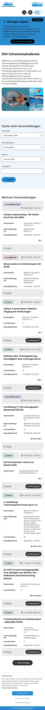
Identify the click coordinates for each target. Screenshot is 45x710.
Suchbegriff (6, 166)
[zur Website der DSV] (37, 4)
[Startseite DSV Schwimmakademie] (8, 4)
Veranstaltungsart (8, 143)
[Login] (24, 12)
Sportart (5, 154)
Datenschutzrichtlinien (10, 688)
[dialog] (22, 691)
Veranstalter (6, 131)
